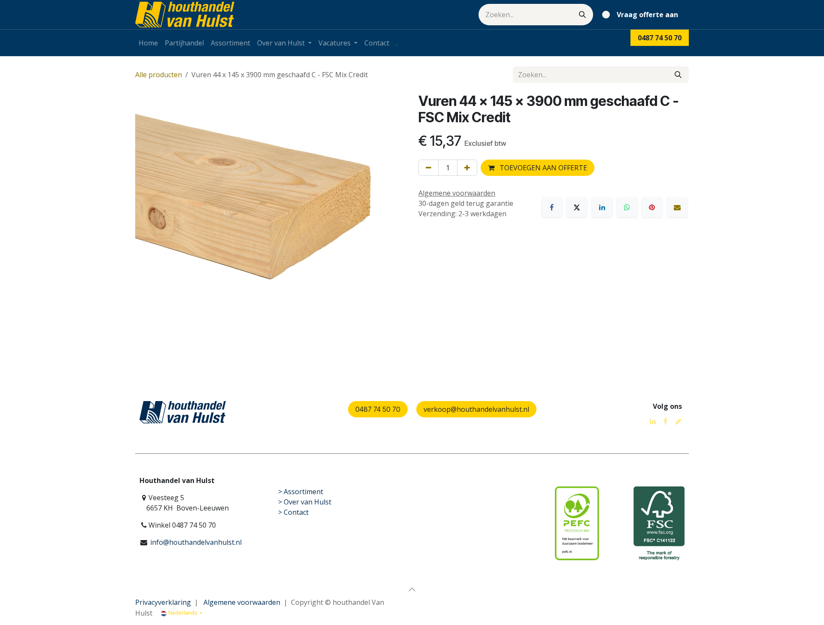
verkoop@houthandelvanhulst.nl (476, 409)
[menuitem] (148, 42)
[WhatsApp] (627, 207)
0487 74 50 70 (377, 409)
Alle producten (158, 74)
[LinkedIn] (602, 207)
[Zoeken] (582, 14)
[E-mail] (677, 207)
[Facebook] (552, 207)
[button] (412, 589)
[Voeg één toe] (467, 168)
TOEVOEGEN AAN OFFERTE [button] (542, 167)
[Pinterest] (652, 207)
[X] (576, 207)
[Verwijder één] (428, 168)
